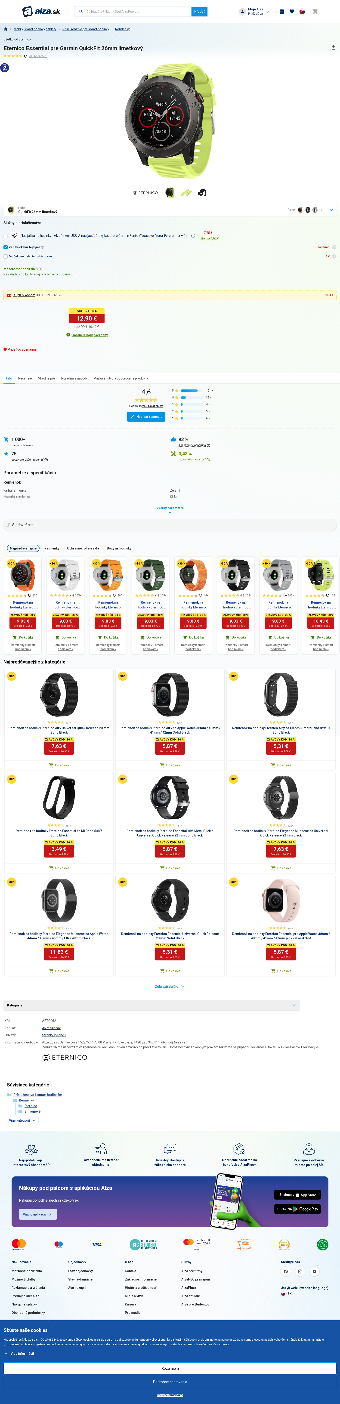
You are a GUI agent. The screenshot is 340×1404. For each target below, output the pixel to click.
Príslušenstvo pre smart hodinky (85, 29)
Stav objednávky (80, 1271)
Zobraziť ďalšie (166, 986)
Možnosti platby (23, 1279)
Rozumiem (170, 1368)
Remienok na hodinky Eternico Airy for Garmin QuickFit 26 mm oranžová (193, 605)
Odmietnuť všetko (170, 1395)
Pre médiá (133, 1313)
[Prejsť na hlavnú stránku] (41, 11)
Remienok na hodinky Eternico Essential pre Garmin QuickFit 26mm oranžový (23, 605)
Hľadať (199, 11)
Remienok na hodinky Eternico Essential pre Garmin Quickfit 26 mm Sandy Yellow (108, 605)
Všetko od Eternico (17, 39)
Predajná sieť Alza (25, 1296)
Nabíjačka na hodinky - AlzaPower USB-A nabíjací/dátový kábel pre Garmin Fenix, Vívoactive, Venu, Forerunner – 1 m (105, 236)
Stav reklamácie (80, 1279)
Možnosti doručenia (27, 1271)
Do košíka (62, 765)
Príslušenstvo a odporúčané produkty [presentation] (121, 378)
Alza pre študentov (195, 1304)
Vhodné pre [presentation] (46, 378)
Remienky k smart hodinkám (23, 647)
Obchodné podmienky (28, 1313)
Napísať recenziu (149, 417)
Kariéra (130, 1304)
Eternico (31, 1106)
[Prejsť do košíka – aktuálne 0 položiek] (315, 11)
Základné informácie (141, 1279)
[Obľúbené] (292, 11)
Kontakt (130, 1271)
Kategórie (14, 1005)
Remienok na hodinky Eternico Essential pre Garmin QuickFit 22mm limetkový (321, 605)
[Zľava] (11, 563)
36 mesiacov (51, 1028)
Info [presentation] (9, 378)
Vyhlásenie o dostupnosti (31, 1321)
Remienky (122, 29)
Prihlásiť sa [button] (255, 13)
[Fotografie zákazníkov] (202, 193)
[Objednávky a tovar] (281, 11)
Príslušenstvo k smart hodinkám (37, 1095)
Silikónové (32, 1111)
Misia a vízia (134, 1296)
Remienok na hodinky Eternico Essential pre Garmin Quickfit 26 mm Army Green (150, 605)
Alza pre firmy (191, 1271)
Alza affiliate (190, 1296)
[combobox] (133, 11)
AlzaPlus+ (189, 1288)
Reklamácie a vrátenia (28, 1288)
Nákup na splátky (24, 1304)
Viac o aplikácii (34, 1214)
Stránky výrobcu (54, 1035)
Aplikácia (132, 1321)
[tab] (9, 378)
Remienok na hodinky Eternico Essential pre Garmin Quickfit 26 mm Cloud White (65, 605)
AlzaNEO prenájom (195, 1279)
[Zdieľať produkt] (333, 47)
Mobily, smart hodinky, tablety (35, 29)
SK (289, 1294)
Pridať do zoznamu (22, 349)
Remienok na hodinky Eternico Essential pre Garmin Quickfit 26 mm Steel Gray (278, 605)
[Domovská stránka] (5, 29)
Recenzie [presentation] (25, 378)
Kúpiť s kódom (24, 295)
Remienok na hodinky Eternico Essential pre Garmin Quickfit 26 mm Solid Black (236, 605)
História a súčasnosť (140, 1288)
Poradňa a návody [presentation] (74, 378)
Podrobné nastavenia (170, 1382)
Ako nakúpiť (77, 1288)
